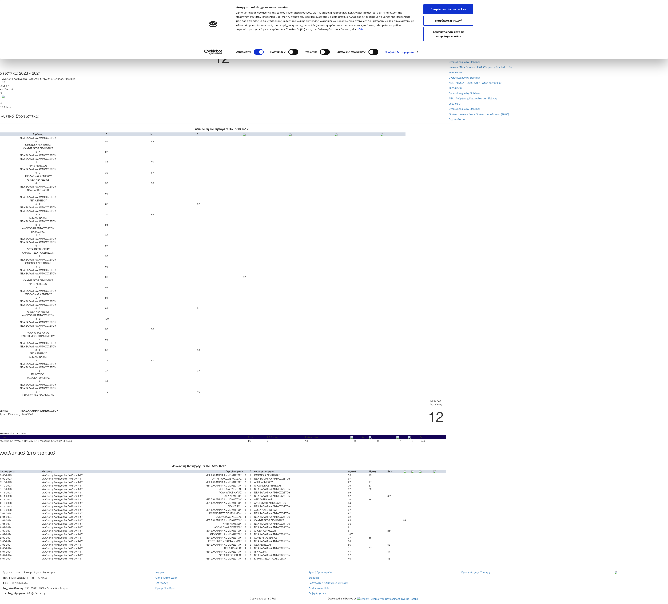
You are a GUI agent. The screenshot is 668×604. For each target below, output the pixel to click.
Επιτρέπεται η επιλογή (448, 20)
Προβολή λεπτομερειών (399, 52)
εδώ (360, 29)
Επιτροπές (162, 583)
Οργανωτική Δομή (166, 577)
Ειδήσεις (314, 577)
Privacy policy (284, 598)
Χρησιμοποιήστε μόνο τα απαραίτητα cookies (448, 34)
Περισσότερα (457, 119)
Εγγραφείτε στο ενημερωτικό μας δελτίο (636, 577)
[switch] (293, 52)
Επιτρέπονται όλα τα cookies (448, 9)
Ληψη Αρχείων (317, 593)
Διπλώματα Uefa (319, 588)
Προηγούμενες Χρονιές (476, 572)
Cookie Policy (319, 598)
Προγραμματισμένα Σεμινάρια (328, 583)
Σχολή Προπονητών (320, 572)
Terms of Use (301, 598)
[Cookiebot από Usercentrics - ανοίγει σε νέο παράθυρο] (213, 52)
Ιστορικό (160, 572)
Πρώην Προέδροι (165, 588)
